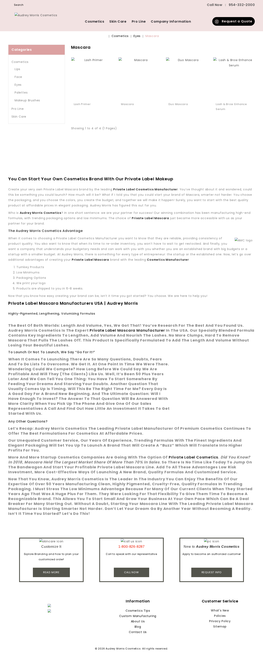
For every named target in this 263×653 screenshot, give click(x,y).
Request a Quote (235, 21)
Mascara (152, 36)
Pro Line (139, 21)
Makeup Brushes (27, 100)
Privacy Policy (220, 621)
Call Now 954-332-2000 (231, 4)
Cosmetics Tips (138, 611)
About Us (138, 621)
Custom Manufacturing (137, 616)
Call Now (131, 572)
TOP (254, 644)
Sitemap (220, 626)
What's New (220, 610)
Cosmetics (94, 21)
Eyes (137, 36)
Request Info (212, 572)
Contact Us (138, 632)
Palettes (21, 92)
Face (18, 77)
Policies (220, 616)
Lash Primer (82, 104)
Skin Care (117, 21)
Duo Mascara (178, 104)
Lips (17, 69)
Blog (138, 627)
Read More (51, 572)
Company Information (171, 21)
